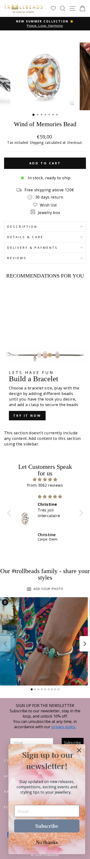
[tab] (32, 689)
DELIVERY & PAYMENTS (32, 247)
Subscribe (46, 825)
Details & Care (25, 237)
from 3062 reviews (45, 485)
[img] (45, 479)
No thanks (47, 842)
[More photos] (84, 643)
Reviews (17, 258)
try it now (27, 415)
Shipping (37, 142)
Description (22, 226)
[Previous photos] (5, 643)
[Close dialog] (79, 750)
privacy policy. (63, 726)
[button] (10, 513)
